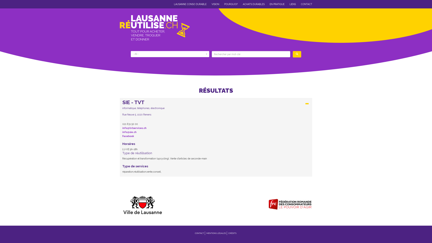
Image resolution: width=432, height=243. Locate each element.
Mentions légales (216, 233)
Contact (306, 4)
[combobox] (170, 54)
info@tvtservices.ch (134, 128)
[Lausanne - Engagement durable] (142, 204)
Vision (215, 4)
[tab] (216, 109)
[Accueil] (168, 27)
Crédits (232, 233)
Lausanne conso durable (190, 4)
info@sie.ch (129, 132)
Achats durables (254, 4)
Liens (293, 4)
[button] (216, 108)
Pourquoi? (231, 4)
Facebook (128, 136)
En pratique (277, 4)
